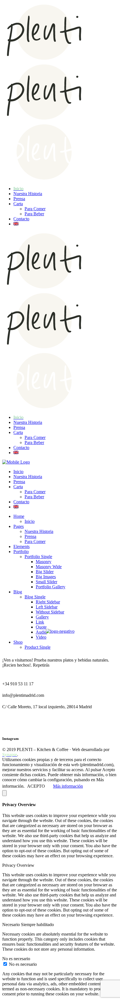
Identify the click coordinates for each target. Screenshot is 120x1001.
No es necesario (23, 964)
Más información (68, 786)
